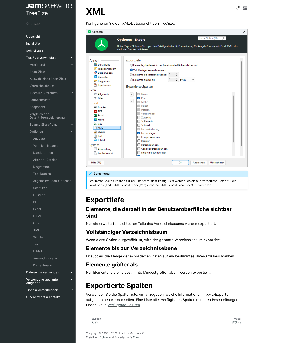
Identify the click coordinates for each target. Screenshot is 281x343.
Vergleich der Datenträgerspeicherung (47, 115)
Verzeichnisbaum (42, 86)
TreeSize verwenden (41, 57)
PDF (36, 202)
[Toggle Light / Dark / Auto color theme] (238, 8)
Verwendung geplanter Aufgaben (42, 281)
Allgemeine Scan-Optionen (52, 181)
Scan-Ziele (37, 71)
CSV (36, 223)
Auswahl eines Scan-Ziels (48, 79)
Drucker (39, 195)
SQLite (38, 237)
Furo (136, 337)
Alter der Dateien (45, 159)
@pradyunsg (122, 337)
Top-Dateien (42, 174)
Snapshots (37, 107)
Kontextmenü (42, 265)
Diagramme (41, 167)
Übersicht (33, 36)
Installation (33, 43)
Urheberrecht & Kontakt (43, 297)
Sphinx (104, 337)
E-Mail (37, 251)
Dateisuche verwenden (42, 272)
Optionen (36, 131)
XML (36, 230)
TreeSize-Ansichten (44, 93)
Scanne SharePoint (43, 124)
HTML (37, 216)
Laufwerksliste (40, 100)
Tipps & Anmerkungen (42, 290)
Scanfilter (40, 188)
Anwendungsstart (45, 258)
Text (36, 244)
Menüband (37, 64)
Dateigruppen (43, 152)
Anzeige (39, 138)
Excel (37, 209)
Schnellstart (34, 50)
